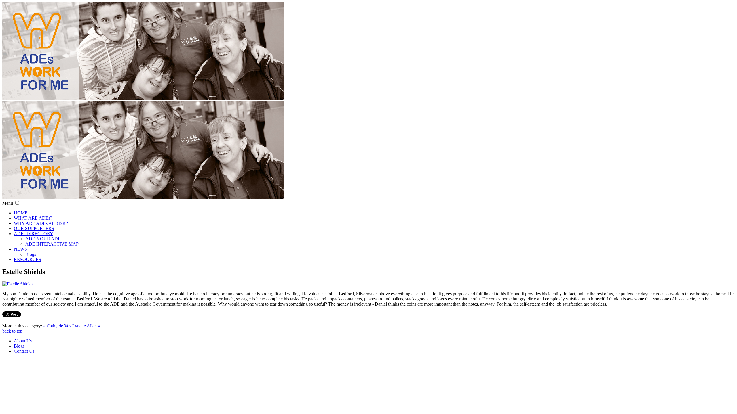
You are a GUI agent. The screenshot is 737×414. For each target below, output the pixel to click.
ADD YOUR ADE (43, 238)
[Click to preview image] (17, 283)
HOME (21, 212)
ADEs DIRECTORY (33, 233)
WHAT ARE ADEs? (33, 218)
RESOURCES (27, 259)
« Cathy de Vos (57, 325)
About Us (23, 340)
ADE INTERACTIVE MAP (52, 243)
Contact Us (24, 351)
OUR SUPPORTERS (34, 228)
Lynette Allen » (86, 325)
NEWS (20, 249)
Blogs (30, 254)
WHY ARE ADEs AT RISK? (41, 223)
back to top (12, 331)
